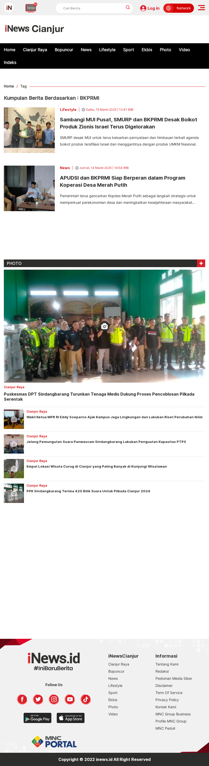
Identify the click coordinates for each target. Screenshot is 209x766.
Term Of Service (168, 692)
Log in (154, 8)
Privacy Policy (167, 700)
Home (9, 49)
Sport (128, 49)
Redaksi (162, 671)
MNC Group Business (173, 714)
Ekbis (147, 49)
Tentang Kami (166, 664)
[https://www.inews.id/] (34, 29)
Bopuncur (64, 49)
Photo (165, 49)
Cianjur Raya (35, 49)
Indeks (10, 62)
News (86, 49)
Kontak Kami (165, 707)
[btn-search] (128, 7)
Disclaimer (164, 685)
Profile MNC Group (171, 721)
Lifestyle (107, 49)
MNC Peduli (165, 728)
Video (184, 49)
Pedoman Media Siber (173, 678)
